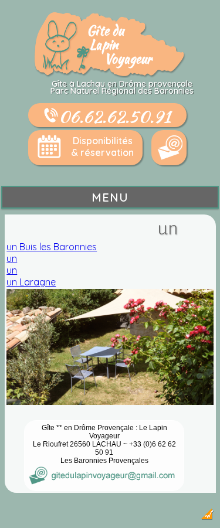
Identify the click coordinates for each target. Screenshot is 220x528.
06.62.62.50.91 (115, 116)
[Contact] (169, 147)
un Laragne (31, 282)
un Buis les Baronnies (51, 247)
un (11, 258)
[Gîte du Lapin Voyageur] (110, 74)
